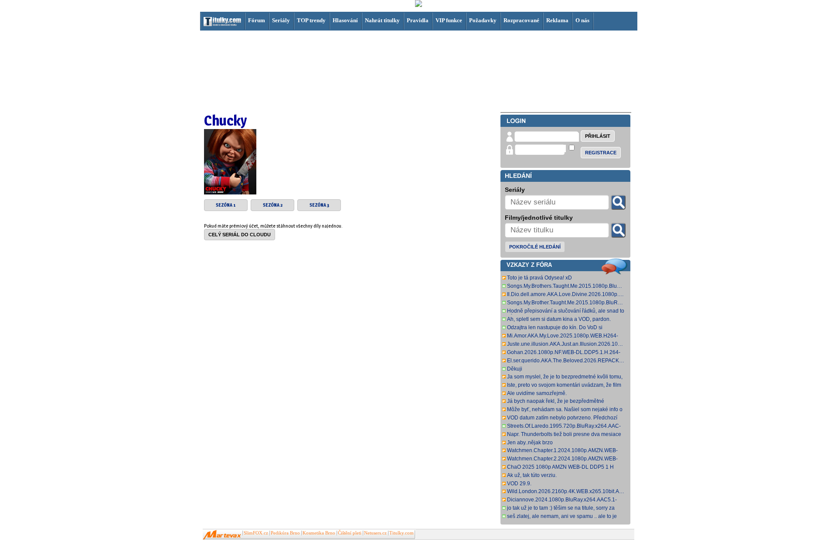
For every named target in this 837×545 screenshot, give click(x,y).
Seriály (281, 20)
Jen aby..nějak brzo (530, 442)
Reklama (557, 20)
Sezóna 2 (272, 205)
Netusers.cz (375, 533)
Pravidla (418, 20)
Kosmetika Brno (319, 533)
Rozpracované (521, 20)
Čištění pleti (349, 533)
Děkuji (514, 369)
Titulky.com (401, 533)
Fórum (256, 20)
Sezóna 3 (319, 205)
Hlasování (345, 20)
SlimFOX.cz (256, 533)
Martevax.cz (222, 535)
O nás (582, 20)
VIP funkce (449, 20)
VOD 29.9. (519, 483)
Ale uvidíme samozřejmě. (537, 393)
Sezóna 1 (226, 205)
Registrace (600, 152)
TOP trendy (311, 20)
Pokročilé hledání (535, 246)
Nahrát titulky (382, 20)
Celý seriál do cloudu (239, 234)
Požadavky (483, 20)
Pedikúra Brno (285, 533)
